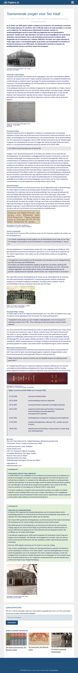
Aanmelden (12, 622)
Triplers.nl (13, 2)
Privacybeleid (54, 670)
